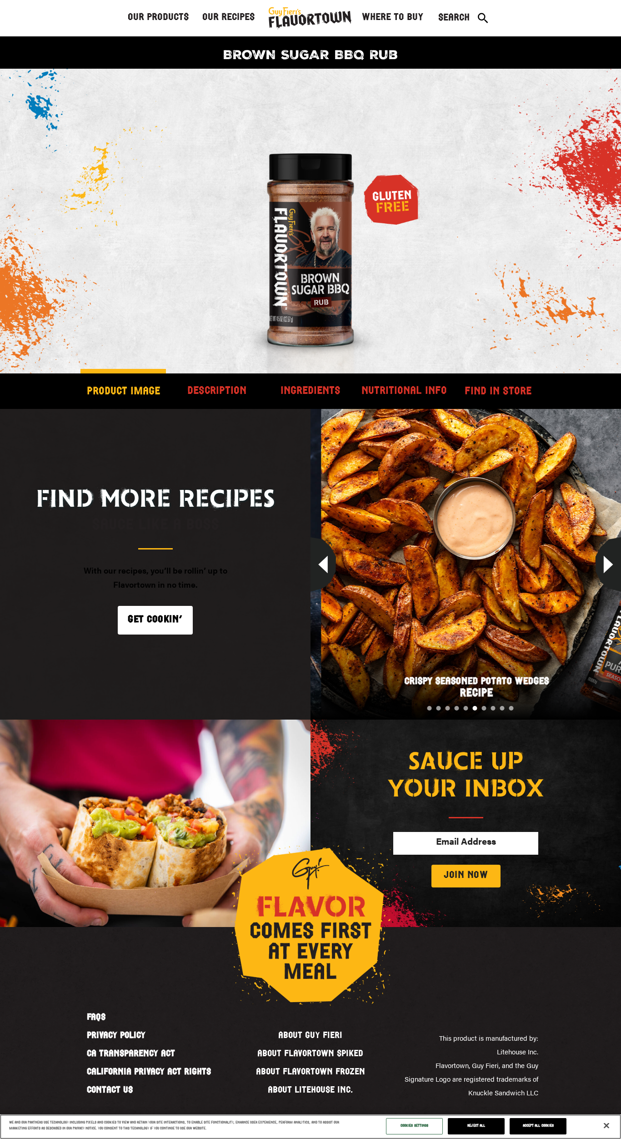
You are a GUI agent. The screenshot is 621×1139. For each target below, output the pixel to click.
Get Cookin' (155, 620)
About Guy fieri (310, 1035)
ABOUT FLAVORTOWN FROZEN (310, 1072)
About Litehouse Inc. (310, 1090)
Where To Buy (392, 17)
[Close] (606, 1126)
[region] (310, 1126)
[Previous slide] (310, 564)
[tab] (123, 391)
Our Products (158, 17)
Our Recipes (228, 17)
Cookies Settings (414, 1126)
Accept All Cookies (538, 1126)
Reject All (476, 1126)
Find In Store (498, 391)
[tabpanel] (310, 241)
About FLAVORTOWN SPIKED (310, 1054)
